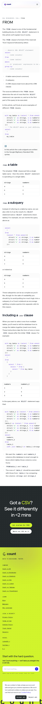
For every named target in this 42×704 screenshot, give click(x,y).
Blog (3, 600)
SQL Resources (8, 18)
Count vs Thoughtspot (10, 591)
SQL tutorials (7, 608)
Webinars (5, 604)
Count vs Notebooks (9, 572)
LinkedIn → (6, 641)
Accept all (21, 697)
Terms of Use (6, 621)
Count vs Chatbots (8, 576)
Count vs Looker (8, 583)
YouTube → (5, 645)
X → (3, 649)
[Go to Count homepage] (8, 4)
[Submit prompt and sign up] (36, 669)
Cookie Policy (26, 692)
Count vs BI (6, 569)
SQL (17, 18)
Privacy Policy (7, 617)
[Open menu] (37, 4)
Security (5, 632)
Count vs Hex (7, 580)
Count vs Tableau (8, 587)
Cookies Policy (7, 624)
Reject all (33, 697)
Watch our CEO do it (21, 531)
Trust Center (6, 628)
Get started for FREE (21, 525)
